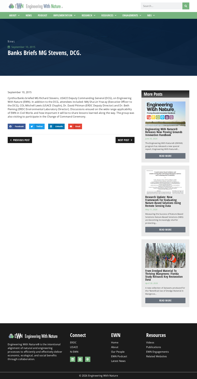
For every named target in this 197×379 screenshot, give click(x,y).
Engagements (130, 15)
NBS (149, 15)
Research (87, 15)
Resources (107, 15)
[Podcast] (87, 359)
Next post (123, 140)
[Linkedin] (72, 359)
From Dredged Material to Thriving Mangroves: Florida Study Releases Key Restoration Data (164, 275)
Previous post (21, 140)
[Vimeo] (80, 359)
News (29, 15)
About (12, 15)
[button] (17, 126)
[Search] (185, 5)
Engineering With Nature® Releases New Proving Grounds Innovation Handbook (163, 132)
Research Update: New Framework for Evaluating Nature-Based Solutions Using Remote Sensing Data (163, 201)
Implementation (62, 15)
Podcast (42, 15)
